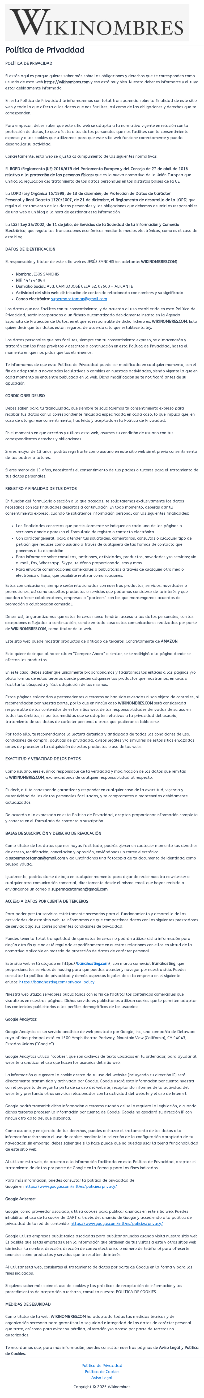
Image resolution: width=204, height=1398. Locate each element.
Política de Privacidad (102, 1365)
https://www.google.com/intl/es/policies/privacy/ (71, 1186)
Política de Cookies (102, 1372)
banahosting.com (93, 963)
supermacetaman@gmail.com (79, 299)
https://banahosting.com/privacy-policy (57, 982)
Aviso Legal (102, 1378)
